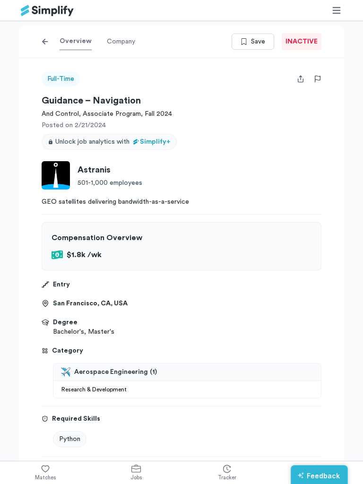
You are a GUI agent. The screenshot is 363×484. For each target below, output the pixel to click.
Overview (76, 41)
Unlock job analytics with (113, 141)
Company (121, 41)
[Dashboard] (47, 11)
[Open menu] (336, 10)
